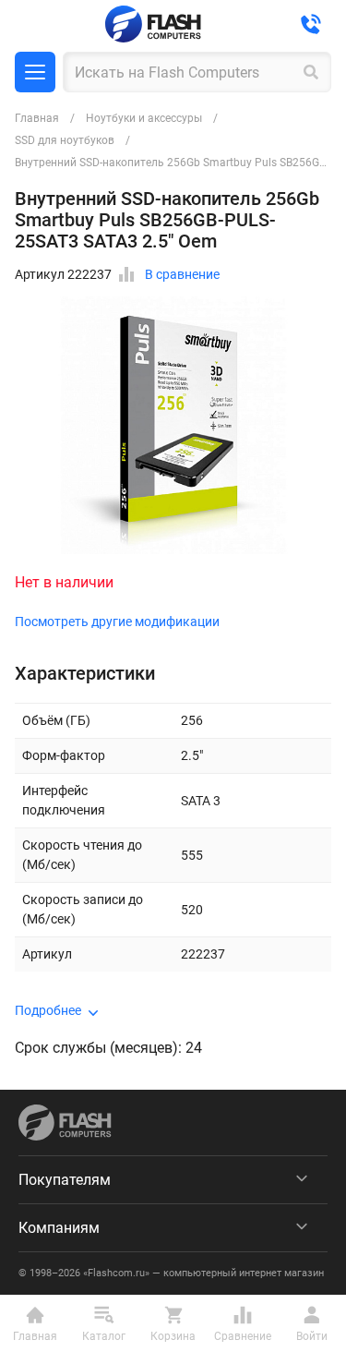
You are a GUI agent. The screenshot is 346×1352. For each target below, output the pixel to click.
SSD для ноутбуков (64, 140)
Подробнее (48, 1010)
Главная (37, 118)
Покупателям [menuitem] (64, 1180)
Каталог (35, 72)
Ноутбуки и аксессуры (144, 118)
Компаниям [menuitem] (59, 1228)
